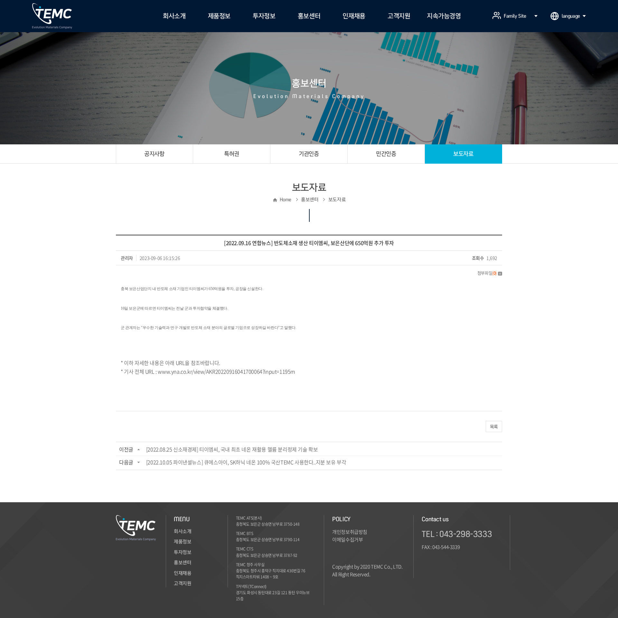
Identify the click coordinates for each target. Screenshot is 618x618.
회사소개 (174, 16)
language (571, 16)
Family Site (515, 16)
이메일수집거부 (347, 539)
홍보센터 (309, 16)
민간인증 (386, 154)
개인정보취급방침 (349, 531)
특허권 (231, 154)
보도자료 (463, 154)
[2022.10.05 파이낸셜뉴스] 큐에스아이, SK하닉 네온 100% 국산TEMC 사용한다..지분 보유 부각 (246, 462)
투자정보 (264, 16)
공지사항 (154, 154)
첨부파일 (487, 273)
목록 (494, 426)
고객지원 (399, 16)
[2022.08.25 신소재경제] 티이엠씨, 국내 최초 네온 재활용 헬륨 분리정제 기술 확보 (232, 449)
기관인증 (309, 154)
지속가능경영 (444, 16)
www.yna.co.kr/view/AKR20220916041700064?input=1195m (226, 371)
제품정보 (219, 16)
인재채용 (353, 16)
